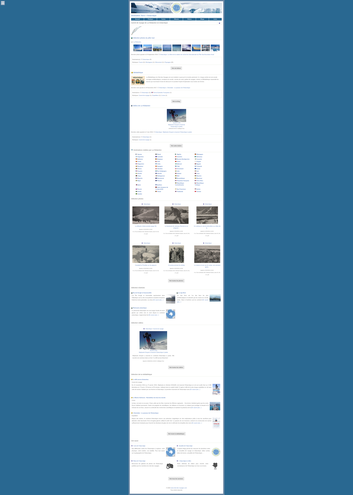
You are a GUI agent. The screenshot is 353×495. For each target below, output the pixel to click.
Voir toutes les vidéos (176, 367)
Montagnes (149, 62)
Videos (189, 19)
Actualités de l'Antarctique (185, 445)
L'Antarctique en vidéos (185, 461)
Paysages (168, 62)
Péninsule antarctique (140, 308)
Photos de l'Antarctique (139, 461)
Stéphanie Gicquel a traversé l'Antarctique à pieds (153, 352)
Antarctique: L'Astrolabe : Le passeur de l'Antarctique (174, 87)
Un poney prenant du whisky (176, 265)
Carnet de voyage (144, 95)
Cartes (163, 19)
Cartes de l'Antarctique (139, 445)
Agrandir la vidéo (176, 122)
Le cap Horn (182, 292)
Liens (215, 19)
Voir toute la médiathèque (176, 434)
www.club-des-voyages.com (179, 488)
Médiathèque (138, 72)
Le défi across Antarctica (140, 379)
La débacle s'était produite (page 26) (145, 226)
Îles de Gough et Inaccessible (142, 292)
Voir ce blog (176, 101)
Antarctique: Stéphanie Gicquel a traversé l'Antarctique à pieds (173, 132)
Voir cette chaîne (176, 145)
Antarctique (151, 16)
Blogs (202, 19)
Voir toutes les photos (176, 280)
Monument (158, 62)
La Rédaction (137, 42)
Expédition (155, 95)
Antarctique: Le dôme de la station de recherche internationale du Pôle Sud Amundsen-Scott (187, 54)
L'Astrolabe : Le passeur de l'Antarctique (145, 413)
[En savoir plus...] (158, 300)
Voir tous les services (176, 478)
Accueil (137, 19)
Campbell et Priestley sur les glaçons (145, 265)
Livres (163, 95)
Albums (176, 19)
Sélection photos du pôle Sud (143, 38)
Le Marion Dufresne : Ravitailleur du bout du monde (149, 397)
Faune (141, 62)
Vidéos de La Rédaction (141, 106)
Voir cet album (176, 68)
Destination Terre (138, 16)
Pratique (150, 19)
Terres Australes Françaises (161, 92)
